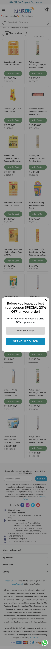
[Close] (46, 300)
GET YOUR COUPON (25, 341)
